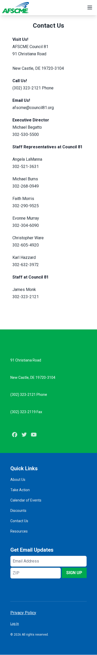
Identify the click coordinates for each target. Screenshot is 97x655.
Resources (19, 531)
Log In (14, 624)
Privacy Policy (23, 612)
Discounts (18, 510)
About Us (17, 479)
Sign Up (74, 572)
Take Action (20, 490)
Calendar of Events (25, 500)
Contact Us (19, 521)
